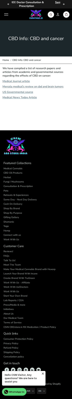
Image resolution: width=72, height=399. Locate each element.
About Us (9, 313)
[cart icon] (66, 14)
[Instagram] (19, 370)
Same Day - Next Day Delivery (20, 199)
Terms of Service (13, 322)
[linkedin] (32, 370)
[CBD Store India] (36, 15)
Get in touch (12, 363)
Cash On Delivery (13, 204)
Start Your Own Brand (15, 295)
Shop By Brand (12, 208)
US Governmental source (18, 92)
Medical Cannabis (13, 168)
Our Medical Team (13, 318)
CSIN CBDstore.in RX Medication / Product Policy (30, 327)
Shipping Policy (12, 352)
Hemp (7, 230)
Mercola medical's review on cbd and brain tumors (33, 86)
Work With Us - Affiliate (17, 282)
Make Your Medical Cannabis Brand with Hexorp (29, 269)
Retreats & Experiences (16, 195)
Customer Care (14, 246)
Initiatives (9, 309)
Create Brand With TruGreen (19, 278)
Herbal (7, 177)
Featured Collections (17, 163)
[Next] (64, 4)
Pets (6, 190)
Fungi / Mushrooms (14, 181)
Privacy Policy (11, 343)
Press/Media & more (14, 304)
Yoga (6, 226)
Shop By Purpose (13, 213)
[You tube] (38, 370)
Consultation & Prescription (18, 186)
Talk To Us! (9, 260)
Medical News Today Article (20, 97)
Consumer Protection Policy (18, 339)
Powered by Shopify (50, 383)
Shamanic (9, 221)
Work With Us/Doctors (16, 287)
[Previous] (8, 4)
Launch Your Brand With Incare (21, 273)
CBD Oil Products (13, 172)
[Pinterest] (26, 370)
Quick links (11, 333)
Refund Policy (11, 347)
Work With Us (11, 239)
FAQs (6, 255)
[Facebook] (7, 370)
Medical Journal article (16, 81)
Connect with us (12, 235)
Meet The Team (12, 264)
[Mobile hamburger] (6, 14)
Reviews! (8, 251)
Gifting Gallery (11, 217)
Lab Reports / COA (14, 300)
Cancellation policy (14, 356)
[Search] (51, 14)
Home (6, 60)
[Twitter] (13, 370)
